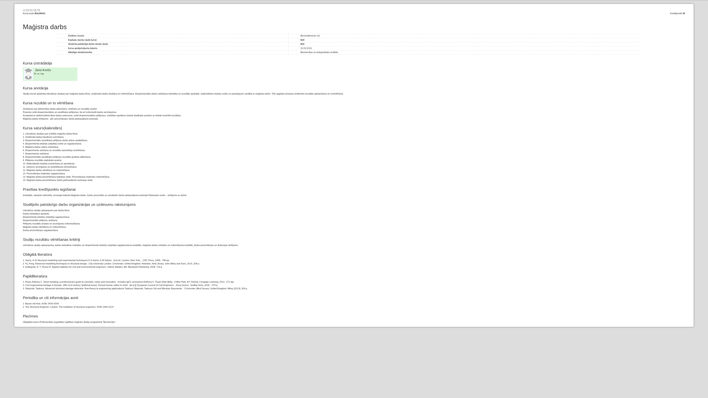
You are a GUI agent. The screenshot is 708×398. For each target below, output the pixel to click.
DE (35, 10)
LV (24, 10)
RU (31, 10)
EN (27, 10)
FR (38, 10)
